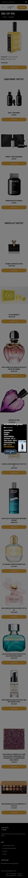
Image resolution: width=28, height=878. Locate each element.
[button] (10, 452)
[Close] (2, 425)
